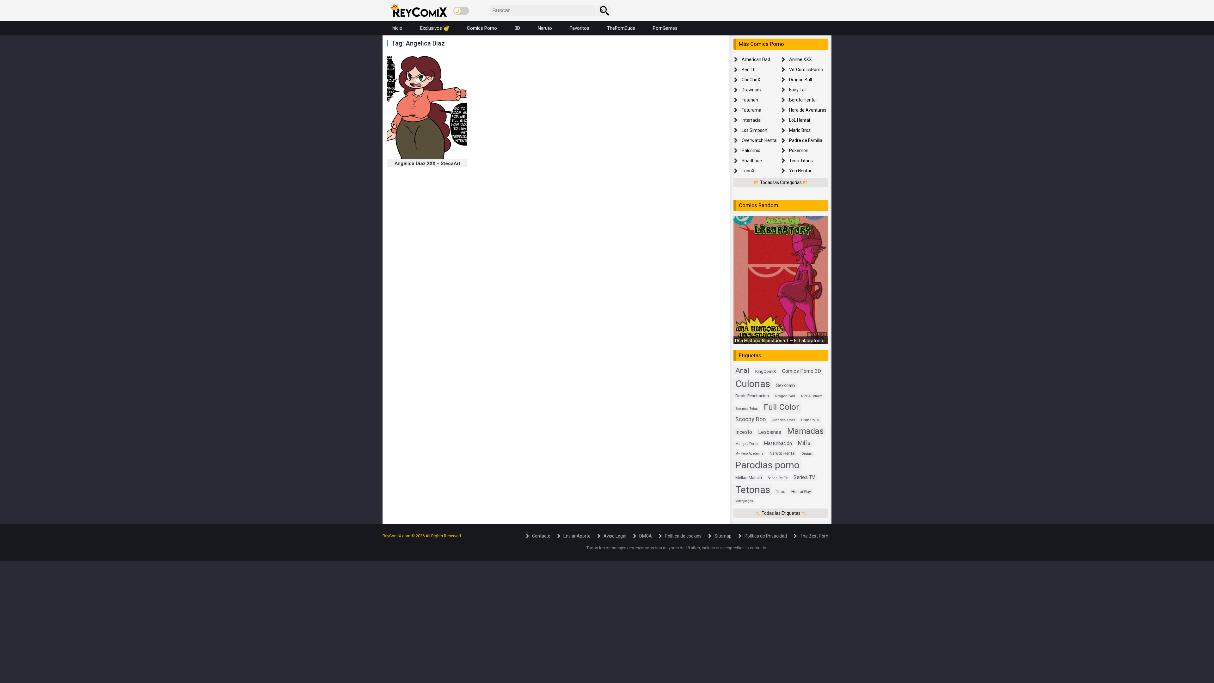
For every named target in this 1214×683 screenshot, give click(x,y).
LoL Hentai (799, 120)
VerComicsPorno (806, 69)
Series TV (804, 477)
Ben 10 (749, 69)
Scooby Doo (750, 419)
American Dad (756, 59)
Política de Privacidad (766, 535)
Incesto (743, 432)
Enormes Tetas (746, 408)
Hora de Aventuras (807, 110)
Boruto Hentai (803, 99)
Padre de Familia (805, 140)
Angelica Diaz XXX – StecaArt (427, 163)
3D (517, 28)
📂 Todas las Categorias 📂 (781, 182)
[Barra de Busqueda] (604, 10)
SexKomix (785, 385)
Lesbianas (769, 432)
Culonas (752, 383)
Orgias (806, 453)
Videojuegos (744, 501)
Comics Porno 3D (801, 371)
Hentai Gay (801, 491)
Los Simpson (754, 130)
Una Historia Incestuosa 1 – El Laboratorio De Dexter (789, 340)
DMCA (645, 535)
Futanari (750, 99)
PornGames (665, 28)
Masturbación (778, 443)
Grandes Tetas (783, 420)
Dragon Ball (800, 79)
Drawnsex (752, 89)
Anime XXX (800, 59)
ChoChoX (751, 79)
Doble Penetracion (752, 395)
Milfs (804, 443)
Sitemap (723, 535)
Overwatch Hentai (759, 140)
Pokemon (798, 150)
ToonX (748, 170)
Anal (742, 370)
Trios (780, 491)
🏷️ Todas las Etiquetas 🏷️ (781, 513)
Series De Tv (778, 478)
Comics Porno (482, 28)
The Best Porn (814, 535)
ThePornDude (621, 28)
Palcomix (751, 150)
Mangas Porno (746, 444)
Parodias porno (767, 465)
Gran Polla (810, 420)
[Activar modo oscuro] (461, 11)
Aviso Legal (615, 535)
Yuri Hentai (800, 170)
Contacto (541, 535)
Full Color (781, 407)
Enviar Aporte (577, 535)
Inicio (396, 28)
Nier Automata (812, 396)
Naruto (545, 28)
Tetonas (752, 489)
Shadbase (752, 160)
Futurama (751, 110)
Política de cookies (683, 535)
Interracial (752, 120)
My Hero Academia (749, 454)
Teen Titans (801, 160)
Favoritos (579, 28)
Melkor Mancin (748, 478)
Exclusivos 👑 (434, 28)
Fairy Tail (797, 89)
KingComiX (765, 371)
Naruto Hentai (782, 453)
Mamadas (805, 431)
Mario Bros (800, 130)
